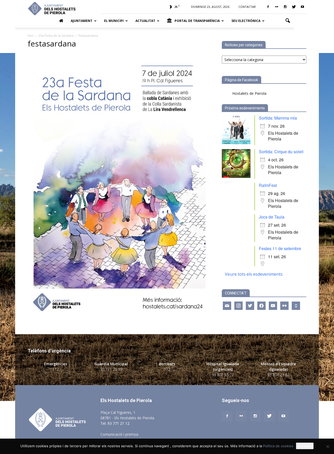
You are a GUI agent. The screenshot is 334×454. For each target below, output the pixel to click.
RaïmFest (268, 185)
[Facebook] (268, 7)
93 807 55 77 (223, 374)
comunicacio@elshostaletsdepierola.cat (173, 434)
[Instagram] (285, 7)
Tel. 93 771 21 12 (114, 423)
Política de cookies (278, 446)
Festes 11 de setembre (280, 248)
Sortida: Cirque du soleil (281, 152)
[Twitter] (294, 7)
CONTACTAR (247, 7)
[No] (327, 446)
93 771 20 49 (111, 369)
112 (55, 369)
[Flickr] (277, 7)
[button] (287, 21)
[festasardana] (118, 311)
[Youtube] (302, 7)
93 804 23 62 (278, 374)
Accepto (305, 446)
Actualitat (145, 21)
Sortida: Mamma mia (278, 118)
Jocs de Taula (271, 217)
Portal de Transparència (197, 21)
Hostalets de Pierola (249, 93)
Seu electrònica (245, 21)
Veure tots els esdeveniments (254, 274)
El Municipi (114, 21)
